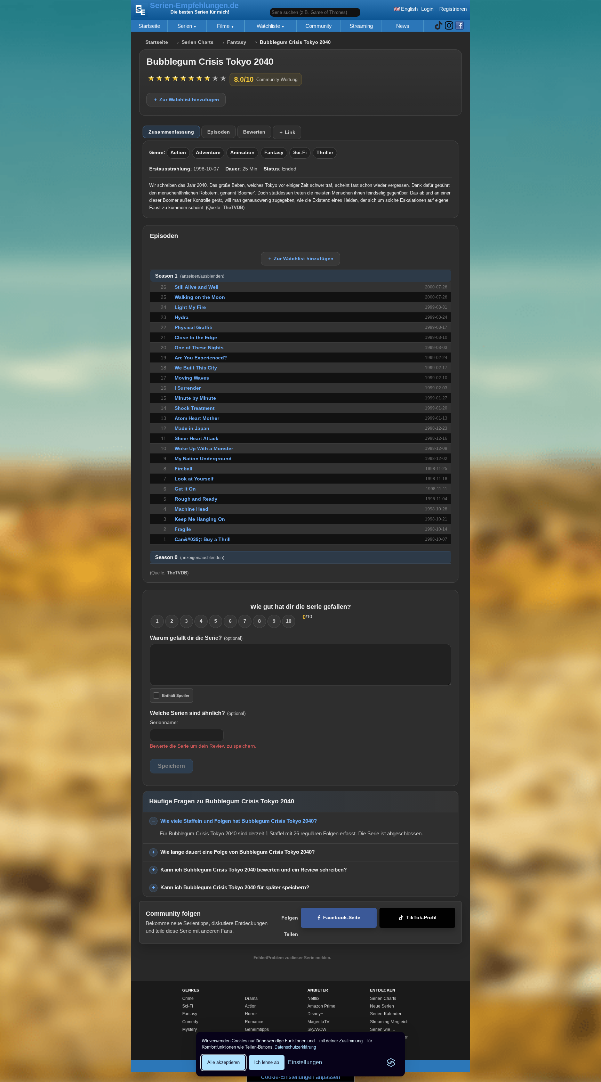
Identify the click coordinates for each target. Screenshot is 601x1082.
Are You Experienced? (201, 357)
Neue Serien (382, 1006)
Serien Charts (198, 42)
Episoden (218, 132)
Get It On (185, 489)
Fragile (183, 529)
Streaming (361, 26)
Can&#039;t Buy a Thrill (203, 539)
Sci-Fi (300, 152)
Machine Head (191, 509)
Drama (251, 998)
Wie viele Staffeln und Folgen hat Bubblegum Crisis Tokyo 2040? (238, 821)
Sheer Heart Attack (196, 438)
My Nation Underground (203, 458)
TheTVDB (233, 207)
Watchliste (269, 26)
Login (427, 9)
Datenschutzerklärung (295, 1047)
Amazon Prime (321, 1006)
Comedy (190, 1021)
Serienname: (164, 722)
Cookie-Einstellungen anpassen (300, 1077)
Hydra (182, 317)
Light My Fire (190, 307)
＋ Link (287, 132)
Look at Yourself (194, 479)
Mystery (189, 1029)
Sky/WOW (316, 1029)
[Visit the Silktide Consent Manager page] (391, 1062)
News (402, 26)
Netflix (313, 998)
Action (178, 152)
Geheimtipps (257, 1029)
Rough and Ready (196, 499)
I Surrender (188, 388)
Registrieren (453, 9)
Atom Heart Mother (197, 418)
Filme (224, 26)
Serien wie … (382, 1029)
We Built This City (196, 368)
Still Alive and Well (196, 287)
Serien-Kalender (385, 1013)
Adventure (208, 152)
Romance (254, 1021)
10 (288, 621)
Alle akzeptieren (223, 1062)
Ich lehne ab (266, 1062)
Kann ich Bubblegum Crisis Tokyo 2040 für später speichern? (234, 887)
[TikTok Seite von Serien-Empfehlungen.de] (438, 26)
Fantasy (236, 42)
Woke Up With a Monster (204, 448)
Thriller (324, 152)
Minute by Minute (195, 398)
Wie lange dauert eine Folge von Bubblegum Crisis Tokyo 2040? (237, 852)
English (409, 9)
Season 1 (189, 276)
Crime (188, 998)
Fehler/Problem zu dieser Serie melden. (292, 957)
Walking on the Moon (200, 297)
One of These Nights (199, 347)
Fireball (183, 468)
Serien (185, 26)
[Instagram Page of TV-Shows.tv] (449, 26)
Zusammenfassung (171, 132)
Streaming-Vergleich (389, 1021)
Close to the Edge (196, 337)
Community (318, 26)
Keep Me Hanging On (200, 519)
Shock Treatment (195, 408)
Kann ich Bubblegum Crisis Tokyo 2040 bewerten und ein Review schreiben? (253, 870)
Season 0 (189, 557)
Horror (251, 1013)
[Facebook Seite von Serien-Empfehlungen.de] (459, 26)
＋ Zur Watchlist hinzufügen (186, 99)
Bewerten (254, 132)
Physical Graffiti (194, 327)
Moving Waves (192, 378)
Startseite (149, 26)
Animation (242, 152)
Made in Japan (192, 428)
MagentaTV (318, 1021)
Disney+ (315, 1013)
